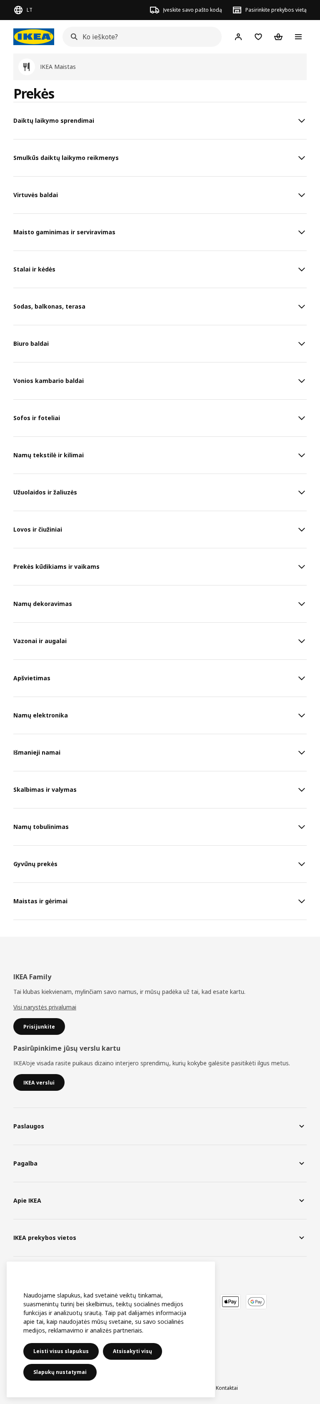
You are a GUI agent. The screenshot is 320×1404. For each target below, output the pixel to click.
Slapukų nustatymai (60, 1372)
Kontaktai (227, 1387)
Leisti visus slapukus (61, 1351)
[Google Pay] (256, 1301)
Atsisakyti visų (132, 1351)
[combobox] (139, 37)
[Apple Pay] (230, 1301)
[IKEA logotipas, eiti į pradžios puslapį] (33, 36)
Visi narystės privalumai (44, 1007)
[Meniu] (298, 36)
